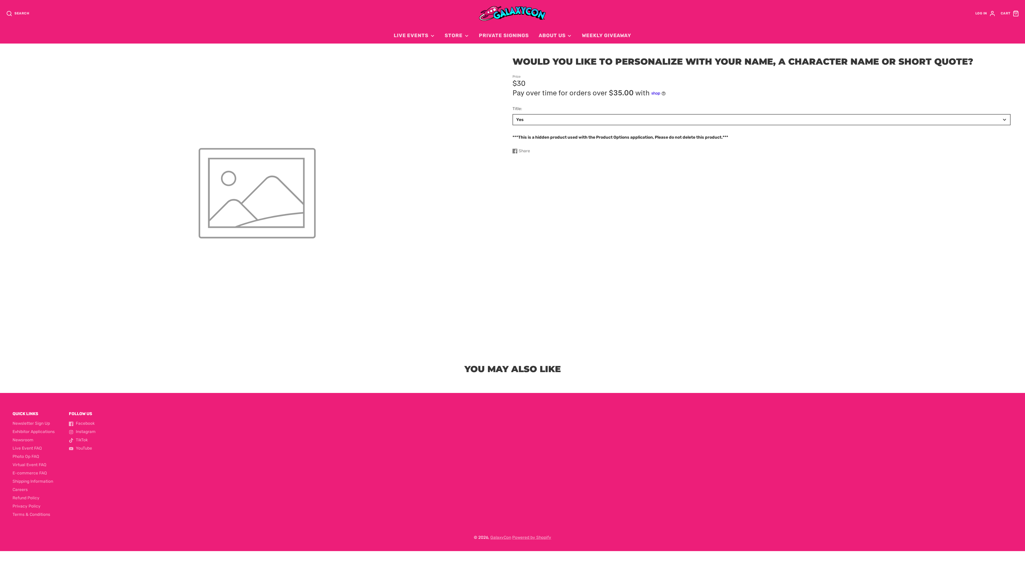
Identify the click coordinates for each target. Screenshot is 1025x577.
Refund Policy (26, 498)
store (454, 35)
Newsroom (23, 440)
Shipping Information (33, 481)
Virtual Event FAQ (29, 464)
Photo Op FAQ (26, 456)
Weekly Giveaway (606, 35)
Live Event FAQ (27, 448)
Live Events (411, 35)
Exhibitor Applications (34, 431)
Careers (20, 489)
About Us (552, 35)
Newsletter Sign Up (31, 423)
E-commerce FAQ (30, 473)
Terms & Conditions (31, 514)
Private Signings (504, 35)
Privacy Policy (27, 506)
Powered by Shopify (531, 537)
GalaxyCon (500, 537)
